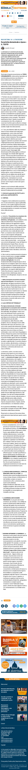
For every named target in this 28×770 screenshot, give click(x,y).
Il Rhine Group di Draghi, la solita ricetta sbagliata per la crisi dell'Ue (8, 717)
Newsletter (20, 18)
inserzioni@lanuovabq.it (6, 741)
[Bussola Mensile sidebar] (14, 646)
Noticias (10, 16)
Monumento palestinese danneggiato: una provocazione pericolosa (6, 708)
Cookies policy (11, 761)
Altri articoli (14, 679)
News (5, 16)
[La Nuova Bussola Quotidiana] (14, 8)
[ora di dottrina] (14, 665)
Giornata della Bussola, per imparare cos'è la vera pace (8, 690)
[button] (14, 22)
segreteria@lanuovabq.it (7, 740)
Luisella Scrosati (9, 48)
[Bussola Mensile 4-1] (14, 626)
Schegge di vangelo (7, 25)
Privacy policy (4, 761)
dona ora (21, 16)
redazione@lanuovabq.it (7, 738)
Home (11, 32)
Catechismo (16, 32)
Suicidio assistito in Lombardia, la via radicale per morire (7, 698)
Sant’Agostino (20, 26)
